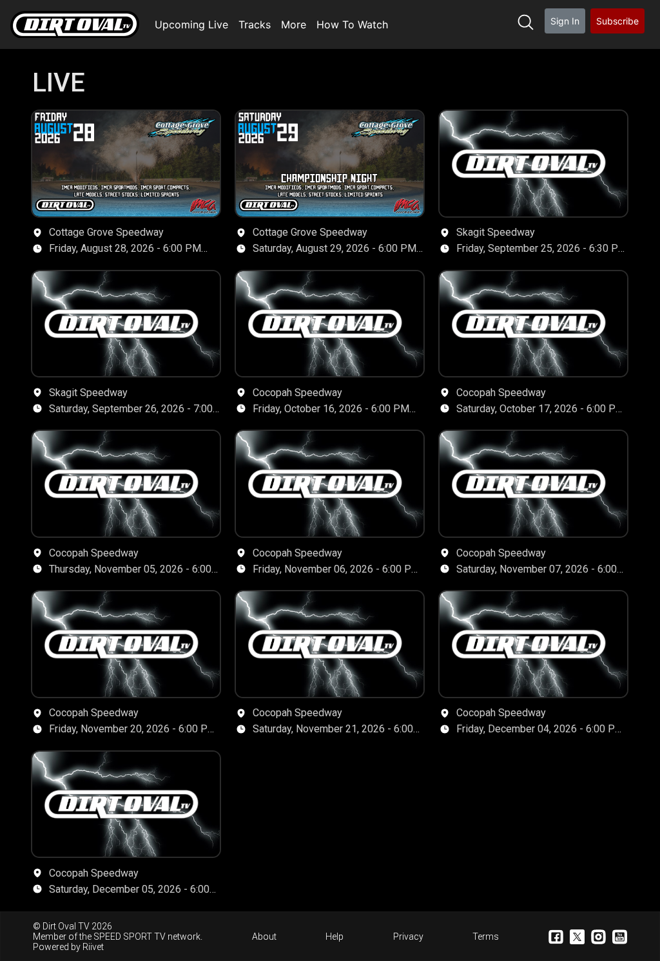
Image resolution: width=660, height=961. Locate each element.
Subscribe (617, 20)
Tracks (254, 24)
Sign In (564, 20)
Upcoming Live (191, 24)
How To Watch (352, 24)
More (293, 24)
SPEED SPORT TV (129, 936)
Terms (485, 936)
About (264, 936)
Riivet (93, 947)
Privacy (408, 936)
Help (334, 936)
